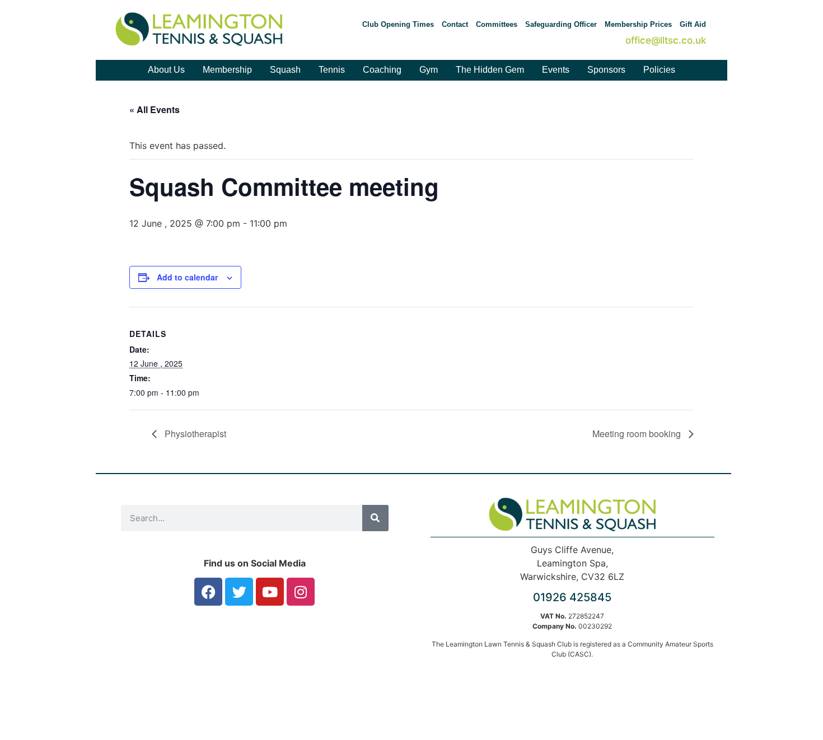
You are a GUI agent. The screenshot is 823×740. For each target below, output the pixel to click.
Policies (659, 69)
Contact (455, 24)
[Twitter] (239, 592)
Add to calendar (187, 277)
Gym (428, 69)
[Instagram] (301, 592)
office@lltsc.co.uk (665, 40)
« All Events (154, 109)
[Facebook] (208, 592)
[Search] (375, 518)
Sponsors (606, 69)
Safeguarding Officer (561, 24)
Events (555, 69)
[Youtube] (270, 592)
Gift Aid (693, 24)
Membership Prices (638, 24)
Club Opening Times (398, 24)
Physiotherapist (194, 433)
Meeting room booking (637, 433)
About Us (166, 69)
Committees (496, 24)
